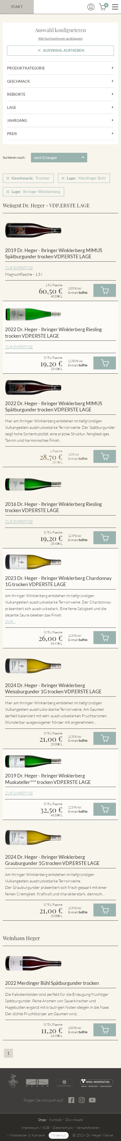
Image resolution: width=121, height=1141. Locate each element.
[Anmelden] (91, 7)
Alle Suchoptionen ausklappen (60, 38)
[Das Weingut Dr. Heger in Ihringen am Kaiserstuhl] (13, 1081)
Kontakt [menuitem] (55, 1119)
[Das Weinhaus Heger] (37, 1083)
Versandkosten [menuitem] (88, 1127)
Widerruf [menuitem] (58, 1135)
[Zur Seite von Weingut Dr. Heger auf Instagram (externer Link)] (81, 1100)
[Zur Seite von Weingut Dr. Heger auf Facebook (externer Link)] (71, 1100)
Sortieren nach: (14, 157)
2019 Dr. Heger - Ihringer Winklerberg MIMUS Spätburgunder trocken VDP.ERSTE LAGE (53, 253)
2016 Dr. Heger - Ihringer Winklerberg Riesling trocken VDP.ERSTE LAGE (53, 507)
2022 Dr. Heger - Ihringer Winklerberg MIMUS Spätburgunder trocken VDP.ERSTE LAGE (53, 406)
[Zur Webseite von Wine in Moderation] (96, 1083)
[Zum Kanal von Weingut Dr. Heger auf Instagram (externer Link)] (92, 1100)
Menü (115, 7)
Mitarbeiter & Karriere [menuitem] (27, 1135)
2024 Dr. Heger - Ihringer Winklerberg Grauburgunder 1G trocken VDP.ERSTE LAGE (52, 860)
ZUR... (10, 621)
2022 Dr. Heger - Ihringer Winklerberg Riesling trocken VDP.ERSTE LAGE (53, 332)
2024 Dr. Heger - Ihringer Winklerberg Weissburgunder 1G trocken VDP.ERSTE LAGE (53, 688)
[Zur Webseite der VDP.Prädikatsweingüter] (65, 1083)
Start (17, 7)
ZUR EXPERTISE (19, 267)
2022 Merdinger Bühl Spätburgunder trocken (52, 983)
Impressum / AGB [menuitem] (35, 1127)
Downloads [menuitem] (74, 1119)
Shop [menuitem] (42, 1119)
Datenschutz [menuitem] (63, 1127)
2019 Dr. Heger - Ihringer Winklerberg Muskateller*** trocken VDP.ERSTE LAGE (48, 779)
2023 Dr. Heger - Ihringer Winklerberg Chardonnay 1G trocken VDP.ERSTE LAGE (58, 581)
